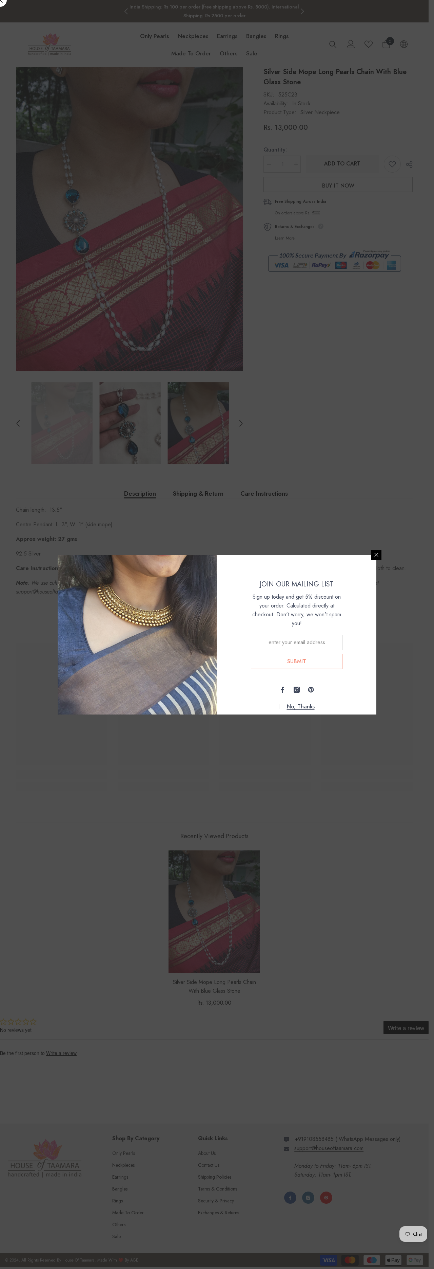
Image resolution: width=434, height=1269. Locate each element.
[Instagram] (297, 690)
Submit (296, 661)
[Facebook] (282, 690)
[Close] (376, 555)
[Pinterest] (311, 690)
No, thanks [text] (301, 706)
